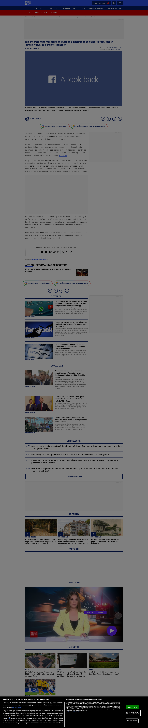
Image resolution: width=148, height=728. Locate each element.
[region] (74, 712)
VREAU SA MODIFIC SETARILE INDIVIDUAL (132, 713)
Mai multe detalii (16, 707)
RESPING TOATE (132, 720)
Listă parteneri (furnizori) (72, 712)
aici (9, 718)
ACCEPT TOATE (132, 707)
